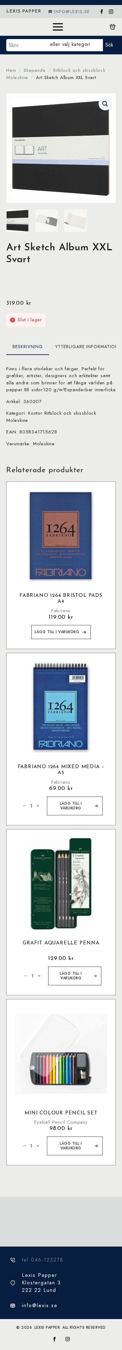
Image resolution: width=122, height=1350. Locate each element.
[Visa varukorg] (112, 27)
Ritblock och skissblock (79, 70)
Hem (11, 70)
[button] (105, 103)
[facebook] (101, 11)
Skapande (34, 70)
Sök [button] (109, 44)
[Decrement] (24, 806)
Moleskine (17, 77)
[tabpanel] (61, 406)
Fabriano (61, 610)
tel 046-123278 (43, 1259)
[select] (75, 45)
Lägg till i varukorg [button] (57, 632)
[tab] (27, 346)
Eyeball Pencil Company (61, 1122)
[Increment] (37, 806)
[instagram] (111, 11)
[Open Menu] (58, 27)
